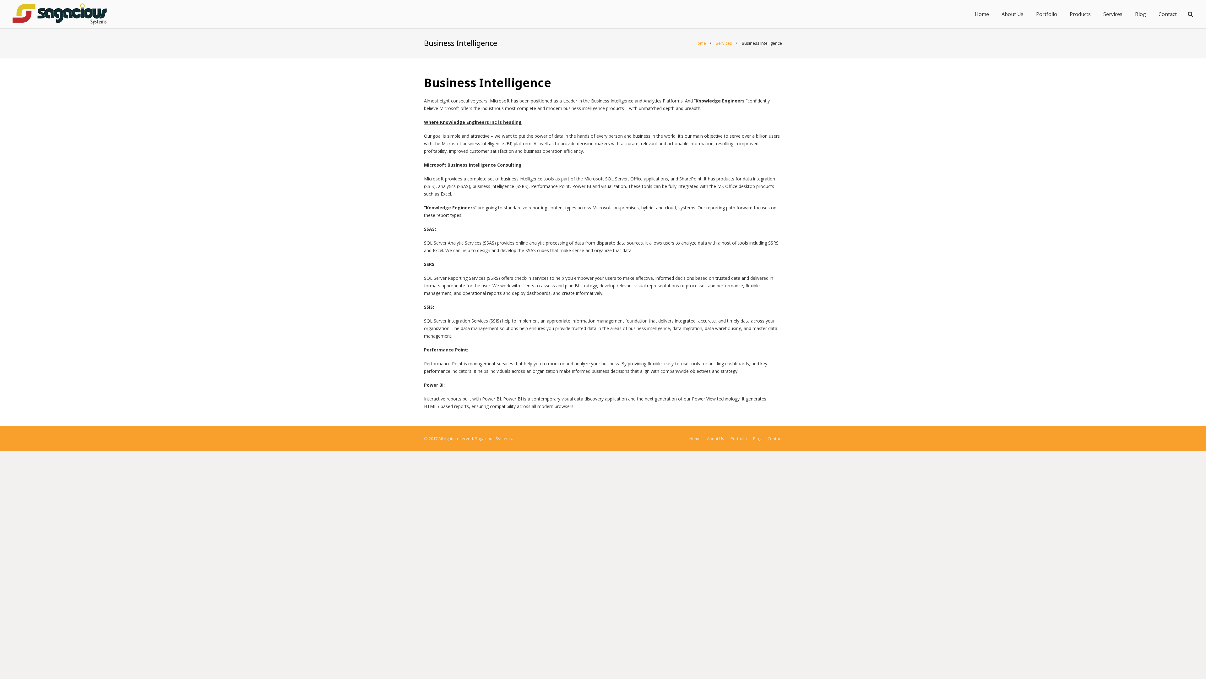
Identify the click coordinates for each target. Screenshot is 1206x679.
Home (700, 43)
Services (724, 43)
